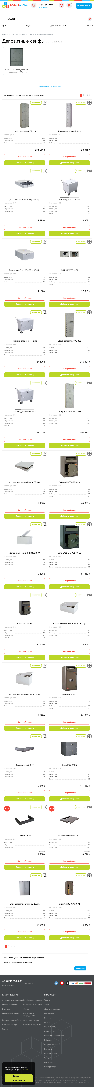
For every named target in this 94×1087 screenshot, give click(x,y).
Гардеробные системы (32, 1005)
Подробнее (80, 968)
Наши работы (49, 1031)
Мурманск (44, 7)
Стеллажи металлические (12, 1000)
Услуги (3, 26)
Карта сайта (49, 1062)
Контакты (89, 26)
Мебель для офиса (10, 1005)
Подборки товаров (52, 1044)
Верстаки (6, 1009)
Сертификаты (50, 1027)
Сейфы (26, 1009)
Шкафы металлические (32, 1000)
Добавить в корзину (25, 163)
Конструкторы (50, 1067)
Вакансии (48, 1040)
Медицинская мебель (10, 1013)
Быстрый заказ (25, 157)
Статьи (47, 1022)
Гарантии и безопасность (54, 1036)
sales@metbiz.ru (61, 5)
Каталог (11, 19)
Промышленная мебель (11, 1020)
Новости (47, 1018)
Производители (50, 1053)
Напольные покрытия (32, 1025)
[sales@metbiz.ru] (61, 5)
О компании (49, 1013)
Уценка (5, 1029)
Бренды (47, 1058)
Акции (28, 26)
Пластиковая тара (9, 1025)
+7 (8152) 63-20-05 (12, 981)
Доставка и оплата (58, 26)
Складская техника (31, 1020)
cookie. (25, 1069)
